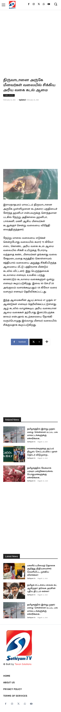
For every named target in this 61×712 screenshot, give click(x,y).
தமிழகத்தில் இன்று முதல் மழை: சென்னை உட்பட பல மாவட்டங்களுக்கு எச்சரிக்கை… (42, 433)
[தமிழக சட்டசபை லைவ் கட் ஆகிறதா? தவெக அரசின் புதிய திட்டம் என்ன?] (14, 590)
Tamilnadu (9, 95)
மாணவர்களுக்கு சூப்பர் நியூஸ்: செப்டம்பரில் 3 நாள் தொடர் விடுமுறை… (42, 451)
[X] (38, 4)
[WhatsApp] (43, 4)
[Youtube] (48, 4)
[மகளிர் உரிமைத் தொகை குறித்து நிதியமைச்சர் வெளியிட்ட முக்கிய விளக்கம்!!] (14, 571)
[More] (46, 342)
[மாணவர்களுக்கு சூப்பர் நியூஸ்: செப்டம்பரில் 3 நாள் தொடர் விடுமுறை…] (14, 454)
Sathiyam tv (31, 441)
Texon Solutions (23, 664)
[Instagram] (33, 4)
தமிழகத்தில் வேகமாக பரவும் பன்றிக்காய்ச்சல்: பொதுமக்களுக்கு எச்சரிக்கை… (40, 473)
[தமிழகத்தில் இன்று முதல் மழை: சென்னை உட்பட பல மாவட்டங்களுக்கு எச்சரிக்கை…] (14, 434)
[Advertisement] (30, 42)
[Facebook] (28, 4)
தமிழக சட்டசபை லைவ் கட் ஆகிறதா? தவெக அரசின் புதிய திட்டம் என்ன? (42, 588)
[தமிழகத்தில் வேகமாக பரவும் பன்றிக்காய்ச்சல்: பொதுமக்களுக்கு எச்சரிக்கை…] (14, 473)
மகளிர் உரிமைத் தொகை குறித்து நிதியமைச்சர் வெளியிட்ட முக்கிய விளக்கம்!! (41, 570)
